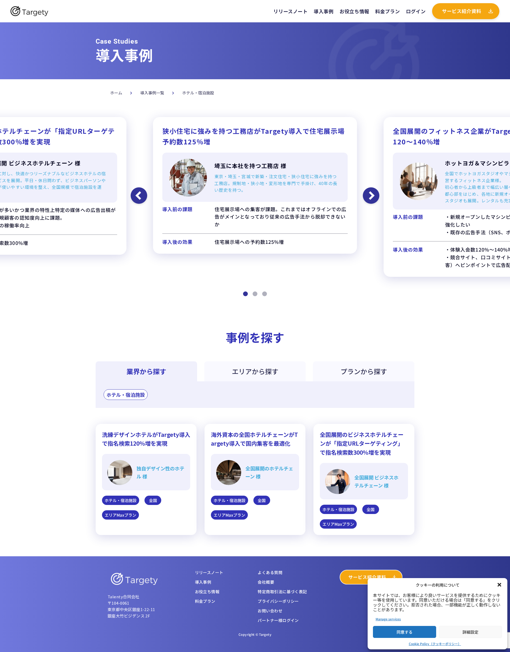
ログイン (416, 11)
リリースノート (290, 11)
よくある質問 (270, 572)
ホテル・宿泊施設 (126, 394)
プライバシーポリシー (278, 601)
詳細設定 (470, 632)
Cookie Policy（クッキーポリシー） (435, 643)
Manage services (388, 619)
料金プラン (387, 11)
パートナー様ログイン (278, 620)
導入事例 (323, 11)
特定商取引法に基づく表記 (282, 591)
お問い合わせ (270, 610)
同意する (405, 632)
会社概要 (266, 582)
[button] (499, 584)
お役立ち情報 (354, 11)
